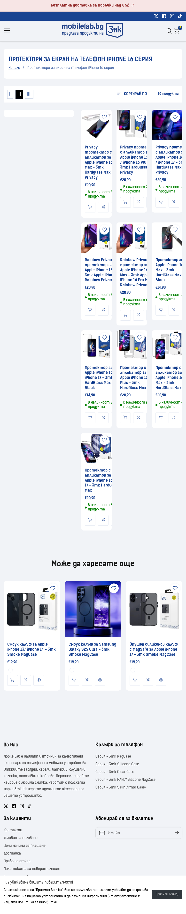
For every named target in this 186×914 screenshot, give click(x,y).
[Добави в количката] (90, 207)
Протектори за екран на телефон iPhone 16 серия (70, 68)
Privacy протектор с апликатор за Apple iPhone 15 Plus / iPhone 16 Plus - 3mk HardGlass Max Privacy (138, 160)
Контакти (13, 830)
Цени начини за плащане (25, 846)
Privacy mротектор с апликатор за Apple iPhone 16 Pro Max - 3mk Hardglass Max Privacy (102, 163)
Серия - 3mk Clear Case (114, 772)
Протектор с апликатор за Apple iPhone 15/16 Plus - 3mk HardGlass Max (137, 378)
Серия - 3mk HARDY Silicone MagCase (125, 780)
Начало (14, 68)
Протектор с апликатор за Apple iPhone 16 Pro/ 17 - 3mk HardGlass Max (103, 481)
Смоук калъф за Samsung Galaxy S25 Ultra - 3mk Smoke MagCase (92, 650)
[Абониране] (176, 832)
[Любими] (104, 117)
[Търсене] (170, 31)
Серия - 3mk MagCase (113, 757)
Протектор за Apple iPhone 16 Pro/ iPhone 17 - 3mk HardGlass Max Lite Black (103, 378)
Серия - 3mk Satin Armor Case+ (121, 787)
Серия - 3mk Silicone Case (117, 764)
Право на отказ (17, 861)
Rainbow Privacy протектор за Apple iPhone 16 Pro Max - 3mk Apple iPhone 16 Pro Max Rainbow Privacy (137, 272)
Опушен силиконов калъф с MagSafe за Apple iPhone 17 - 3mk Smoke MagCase (154, 650)
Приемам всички (167, 894)
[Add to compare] (103, 207)
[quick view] (12, 680)
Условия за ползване (21, 838)
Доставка (12, 853)
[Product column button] (10, 94)
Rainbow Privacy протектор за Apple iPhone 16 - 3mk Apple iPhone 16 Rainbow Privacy (103, 270)
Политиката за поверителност (32, 869)
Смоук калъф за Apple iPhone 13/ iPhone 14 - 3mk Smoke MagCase (31, 650)
